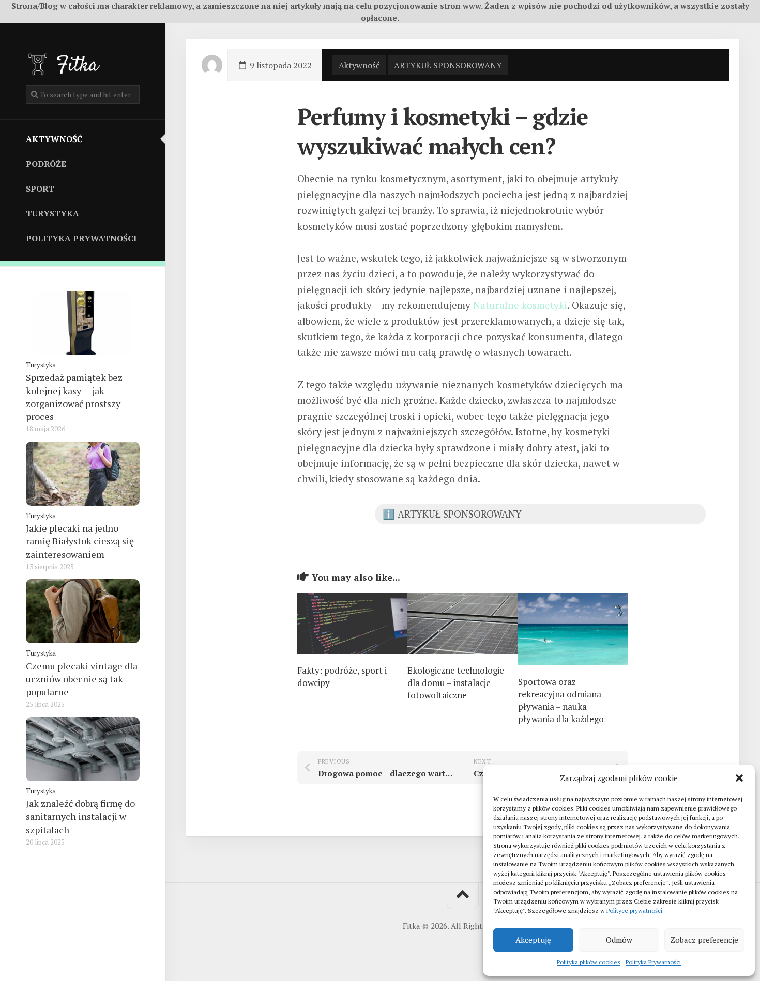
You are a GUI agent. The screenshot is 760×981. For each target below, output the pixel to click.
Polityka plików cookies (588, 962)
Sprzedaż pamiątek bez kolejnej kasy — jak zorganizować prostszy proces (74, 397)
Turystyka (52, 213)
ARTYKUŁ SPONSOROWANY (448, 65)
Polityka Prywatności (653, 962)
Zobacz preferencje (704, 940)
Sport (40, 188)
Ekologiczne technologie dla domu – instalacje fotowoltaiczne (455, 682)
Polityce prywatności (634, 910)
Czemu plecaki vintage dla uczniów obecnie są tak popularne (82, 679)
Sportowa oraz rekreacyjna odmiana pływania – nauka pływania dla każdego (561, 700)
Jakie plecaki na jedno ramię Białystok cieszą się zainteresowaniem (80, 541)
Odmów (619, 940)
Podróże (46, 163)
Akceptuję (533, 940)
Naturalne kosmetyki (520, 305)
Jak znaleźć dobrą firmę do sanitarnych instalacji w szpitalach (80, 816)
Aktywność (54, 139)
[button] (739, 778)
